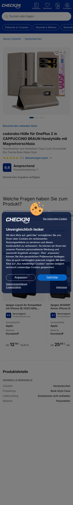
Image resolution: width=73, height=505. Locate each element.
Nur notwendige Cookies (55, 219)
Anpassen (21, 277)
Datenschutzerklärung (16, 284)
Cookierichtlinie (13, 287)
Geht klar (52, 277)
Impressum (61, 287)
